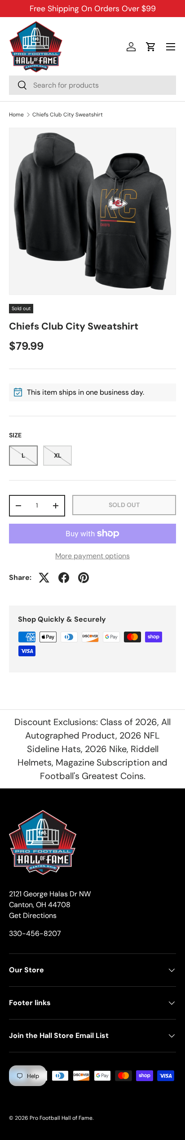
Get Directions (33, 915)
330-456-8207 (35, 933)
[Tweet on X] (44, 578)
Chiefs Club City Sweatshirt (67, 114)
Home (16, 114)
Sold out (124, 505)
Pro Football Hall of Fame (61, 1118)
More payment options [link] (92, 556)
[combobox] (92, 85)
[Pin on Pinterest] (83, 578)
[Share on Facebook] (64, 578)
